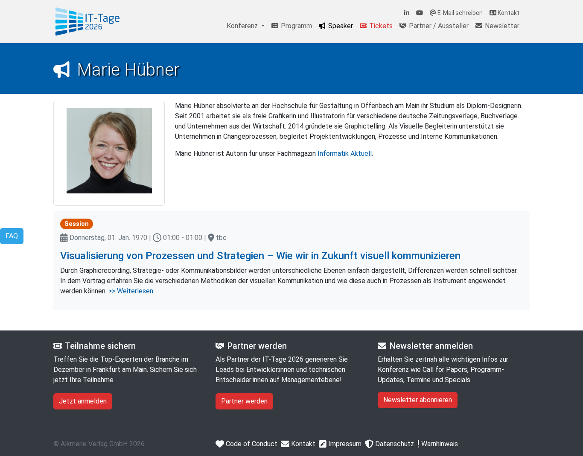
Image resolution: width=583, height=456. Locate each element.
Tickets (380, 26)
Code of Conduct (250, 444)
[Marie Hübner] (87, 21)
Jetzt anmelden (83, 401)
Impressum (343, 444)
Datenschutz (393, 444)
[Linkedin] (407, 13)
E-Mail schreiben (459, 12)
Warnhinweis (439, 444)
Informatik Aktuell (345, 153)
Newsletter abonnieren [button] (417, 400)
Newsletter (501, 26)
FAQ (12, 236)
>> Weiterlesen (130, 291)
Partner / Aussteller (438, 26)
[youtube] (419, 13)
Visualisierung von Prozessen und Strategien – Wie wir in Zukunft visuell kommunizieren (260, 256)
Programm (295, 26)
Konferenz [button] (243, 26)
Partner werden (244, 401)
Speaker (339, 26)
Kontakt (507, 12)
